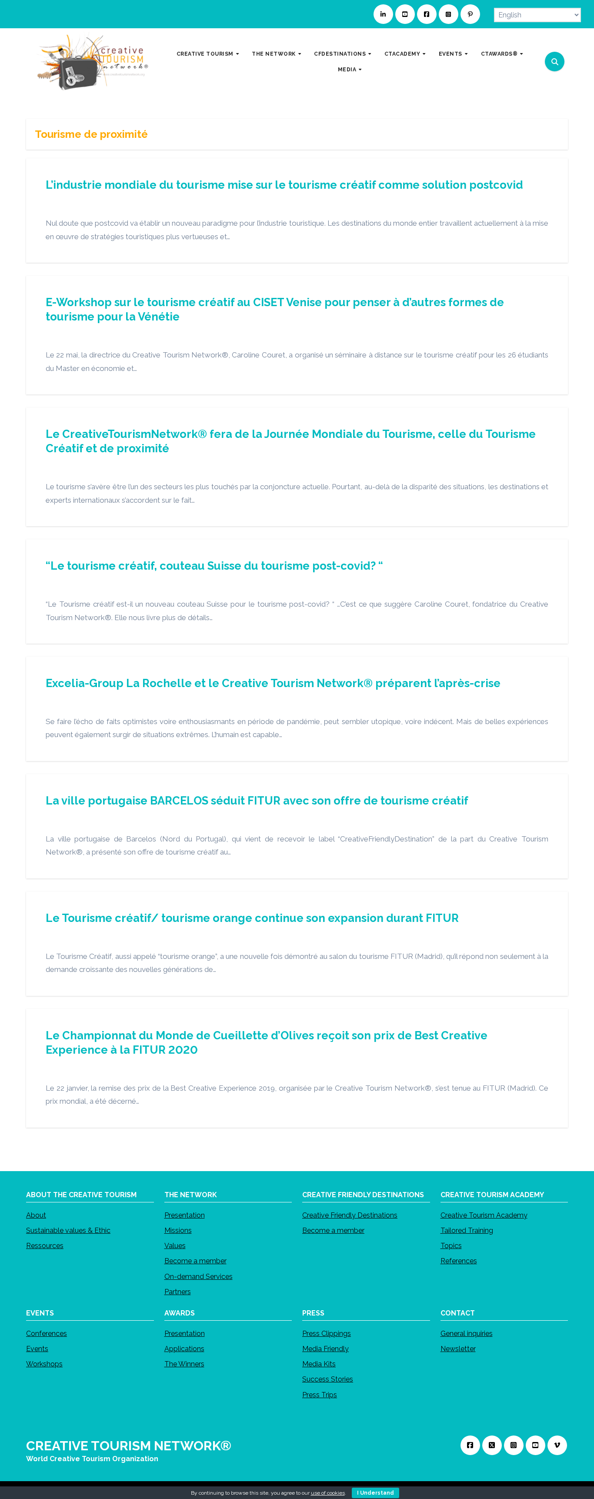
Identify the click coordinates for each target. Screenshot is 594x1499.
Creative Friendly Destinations (349, 1215)
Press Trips (319, 1395)
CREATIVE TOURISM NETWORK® (128, 1445)
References (458, 1261)
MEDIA (348, 69)
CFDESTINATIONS (340, 54)
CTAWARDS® (500, 54)
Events (37, 1349)
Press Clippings (326, 1333)
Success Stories (327, 1379)
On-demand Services (198, 1276)
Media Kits (319, 1364)
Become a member (195, 1261)
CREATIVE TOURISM (206, 54)
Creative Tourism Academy (483, 1215)
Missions (178, 1230)
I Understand (375, 1493)
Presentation (184, 1215)
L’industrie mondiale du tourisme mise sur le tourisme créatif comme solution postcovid (284, 184)
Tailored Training (466, 1230)
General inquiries (466, 1333)
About (36, 1215)
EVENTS (451, 54)
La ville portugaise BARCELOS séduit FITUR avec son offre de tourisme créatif (257, 800)
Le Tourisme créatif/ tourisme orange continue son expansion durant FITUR (252, 918)
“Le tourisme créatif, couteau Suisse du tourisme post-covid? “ (214, 565)
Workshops (44, 1364)
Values (175, 1246)
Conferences (46, 1333)
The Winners (184, 1364)
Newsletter (458, 1349)
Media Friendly (325, 1349)
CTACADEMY (403, 54)
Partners (177, 1291)
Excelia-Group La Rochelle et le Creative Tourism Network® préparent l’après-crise (273, 683)
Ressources (44, 1246)
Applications (184, 1349)
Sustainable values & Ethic (68, 1230)
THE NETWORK (274, 54)
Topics (451, 1246)
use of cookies (328, 1493)
